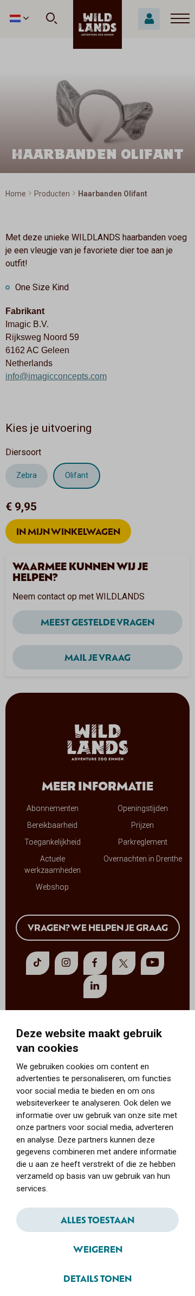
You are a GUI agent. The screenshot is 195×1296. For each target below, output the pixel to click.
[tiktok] (37, 963)
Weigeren (97, 1249)
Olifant (76, 475)
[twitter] (123, 963)
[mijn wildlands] (149, 19)
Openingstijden (143, 808)
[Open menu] (180, 18)
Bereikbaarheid (52, 825)
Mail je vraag (97, 657)
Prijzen (142, 825)
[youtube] (152, 963)
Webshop (52, 887)
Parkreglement (142, 842)
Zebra (26, 475)
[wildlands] (97, 24)
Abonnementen (53, 808)
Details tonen (97, 1278)
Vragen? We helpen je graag (98, 927)
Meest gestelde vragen (97, 622)
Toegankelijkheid (52, 842)
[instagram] (66, 963)
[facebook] (95, 963)
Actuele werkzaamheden (52, 864)
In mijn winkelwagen (68, 531)
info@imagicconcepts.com (56, 376)
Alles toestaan (97, 1219)
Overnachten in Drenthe (142, 858)
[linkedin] (95, 986)
